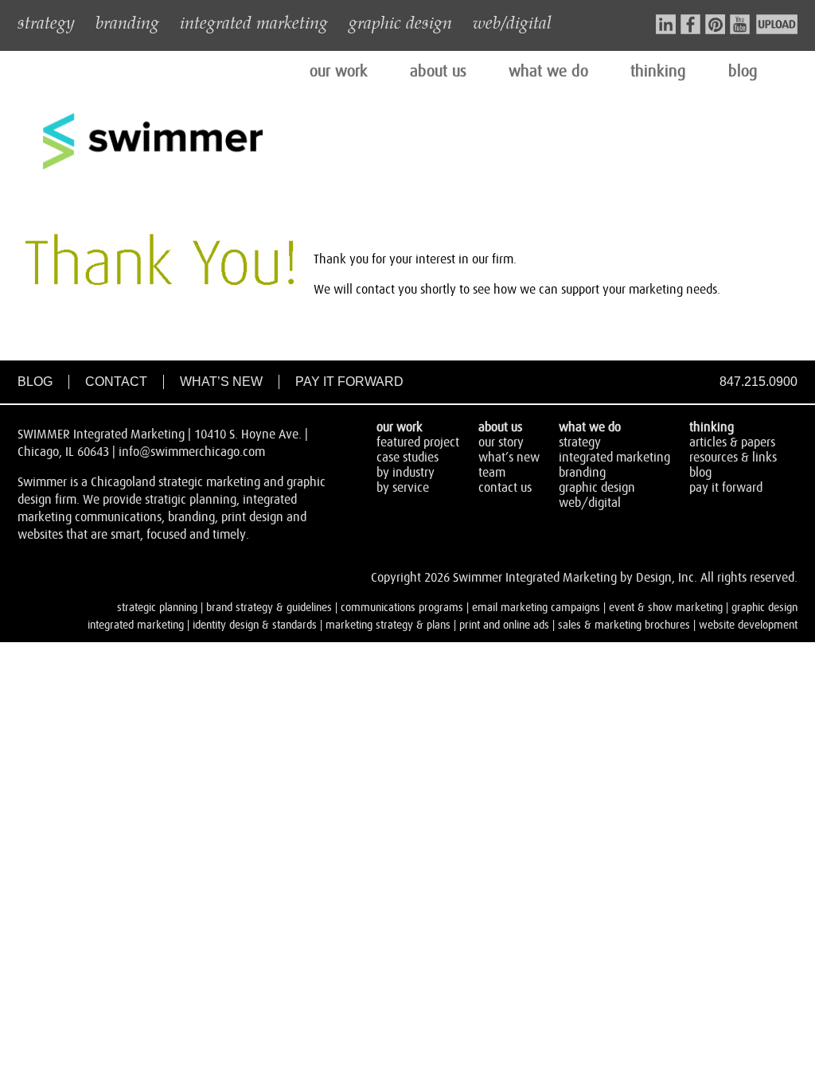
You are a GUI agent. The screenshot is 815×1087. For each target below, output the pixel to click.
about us (438, 72)
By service (402, 487)
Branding (582, 472)
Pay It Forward (349, 381)
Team (491, 472)
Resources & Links (733, 457)
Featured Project (417, 442)
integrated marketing (254, 21)
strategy (46, 21)
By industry (405, 472)
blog (743, 72)
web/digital (512, 21)
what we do (548, 72)
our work (339, 72)
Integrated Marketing (614, 457)
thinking (658, 72)
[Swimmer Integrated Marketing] (152, 167)
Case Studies (407, 457)
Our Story (501, 442)
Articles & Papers (732, 442)
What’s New (221, 381)
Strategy (580, 442)
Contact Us (505, 487)
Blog (35, 381)
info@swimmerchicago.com (192, 452)
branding (127, 21)
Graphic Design (597, 487)
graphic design (400, 21)
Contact (116, 381)
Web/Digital (590, 503)
